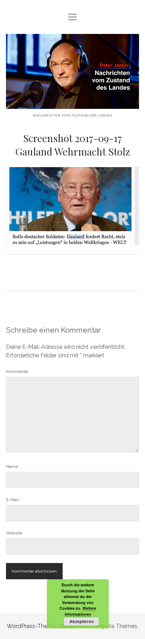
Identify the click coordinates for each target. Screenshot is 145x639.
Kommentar (17, 371)
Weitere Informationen (80, 611)
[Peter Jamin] (72, 103)
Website (14, 532)
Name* (12, 466)
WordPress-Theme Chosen (42, 626)
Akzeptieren (81, 621)
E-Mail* (13, 499)
